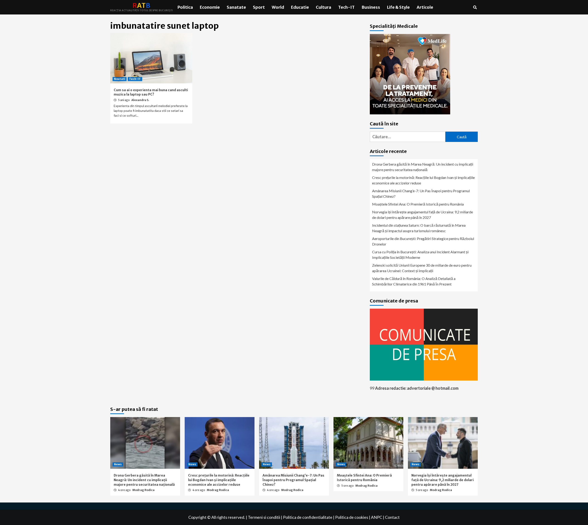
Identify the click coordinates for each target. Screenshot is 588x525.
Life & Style (398, 7)
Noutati (119, 79)
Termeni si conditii (264, 517)
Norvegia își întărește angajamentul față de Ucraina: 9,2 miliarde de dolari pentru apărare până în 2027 (422, 215)
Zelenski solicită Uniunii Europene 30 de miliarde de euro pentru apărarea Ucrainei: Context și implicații (422, 268)
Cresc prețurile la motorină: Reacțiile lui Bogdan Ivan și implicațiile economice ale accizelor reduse (423, 180)
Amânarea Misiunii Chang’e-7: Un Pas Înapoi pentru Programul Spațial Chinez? (421, 193)
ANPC (376, 517)
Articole (425, 7)
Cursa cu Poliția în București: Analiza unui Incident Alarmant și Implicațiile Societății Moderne (420, 255)
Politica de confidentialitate (307, 517)
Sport (259, 7)
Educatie (300, 7)
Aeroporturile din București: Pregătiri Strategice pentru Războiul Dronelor (423, 241)
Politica (185, 7)
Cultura (323, 7)
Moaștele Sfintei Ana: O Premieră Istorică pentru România (418, 204)
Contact (392, 517)
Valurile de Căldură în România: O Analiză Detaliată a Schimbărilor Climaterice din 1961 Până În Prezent (413, 281)
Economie (210, 7)
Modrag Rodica (143, 490)
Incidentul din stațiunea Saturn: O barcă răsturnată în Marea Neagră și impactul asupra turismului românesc (419, 228)
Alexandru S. (140, 100)
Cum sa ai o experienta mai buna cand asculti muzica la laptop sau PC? (151, 92)
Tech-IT (346, 7)
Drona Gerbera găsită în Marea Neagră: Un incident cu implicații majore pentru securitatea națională (422, 167)
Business (371, 7)
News (118, 464)
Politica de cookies (351, 517)
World (278, 7)
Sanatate (236, 7)
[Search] (475, 7)
